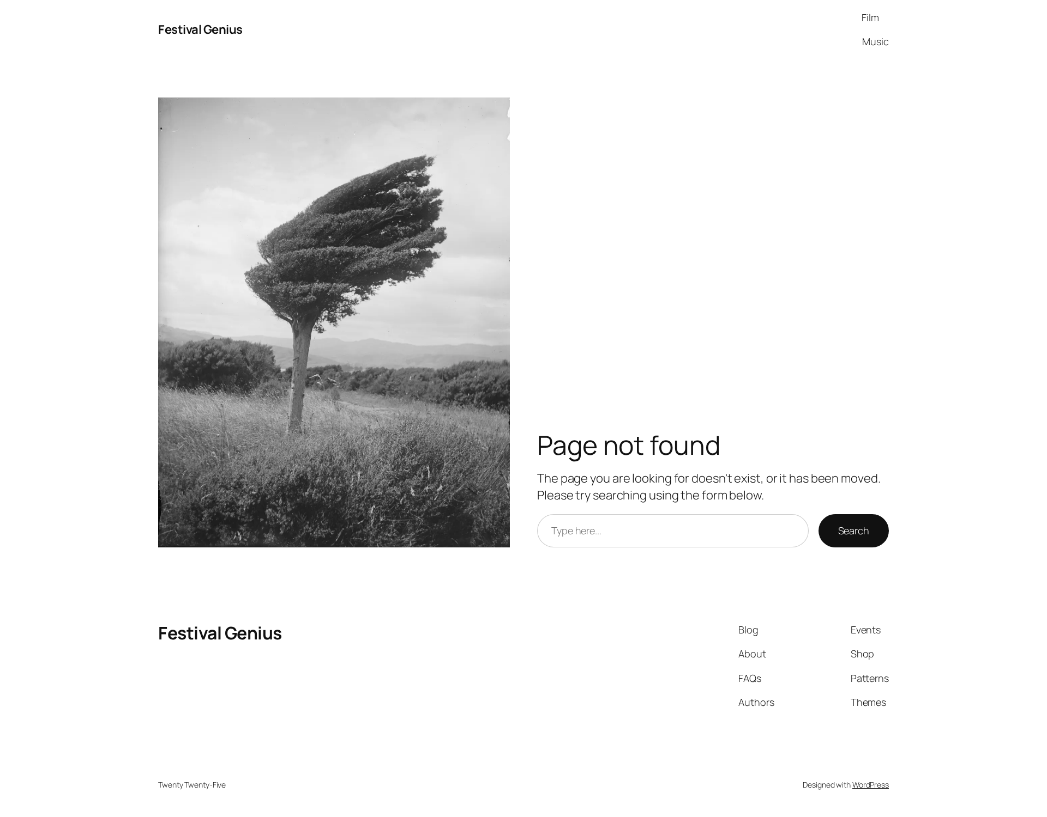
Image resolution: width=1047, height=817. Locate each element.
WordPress (870, 784)
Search (853, 530)
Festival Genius (200, 29)
